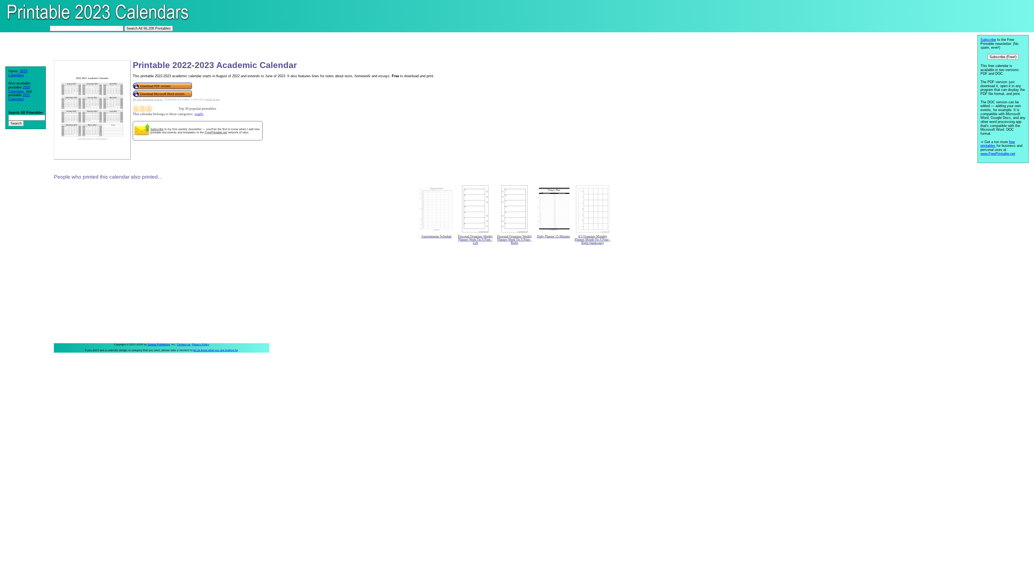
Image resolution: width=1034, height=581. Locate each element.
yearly (199, 114)
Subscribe (156, 129)
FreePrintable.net (216, 132)
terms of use (212, 99)
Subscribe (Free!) (1003, 57)
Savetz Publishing (159, 344)
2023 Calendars (17, 73)
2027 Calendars (19, 97)
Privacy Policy (200, 344)
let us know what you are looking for (215, 350)
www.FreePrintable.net (997, 154)
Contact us (183, 344)
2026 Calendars (19, 89)
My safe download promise (148, 99)
